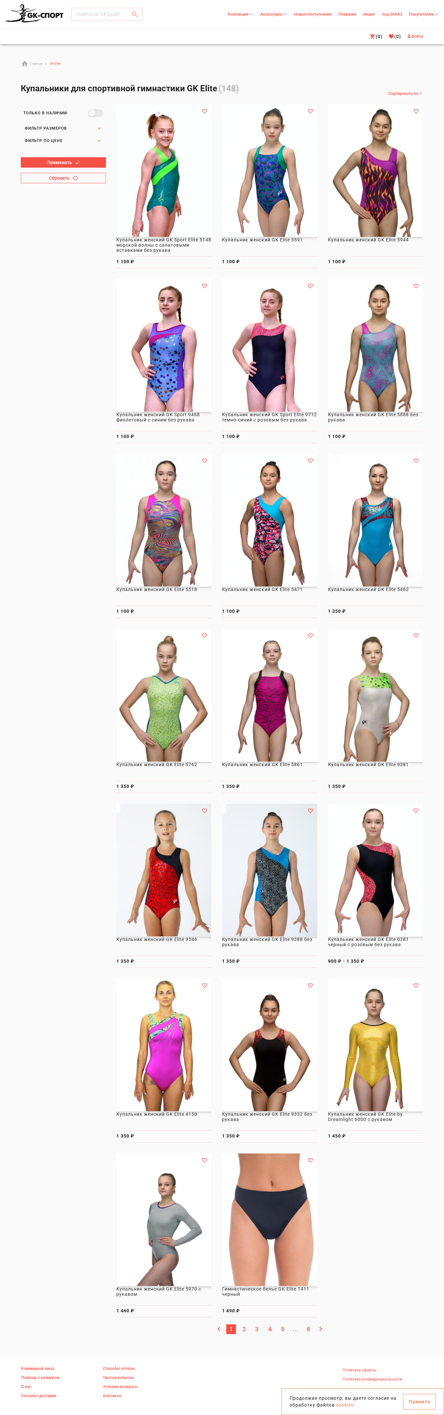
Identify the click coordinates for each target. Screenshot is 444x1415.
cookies (345, 1405)
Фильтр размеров (46, 128)
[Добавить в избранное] (204, 111)
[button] (135, 14)
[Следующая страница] (320, 1328)
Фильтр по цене (44, 140)
